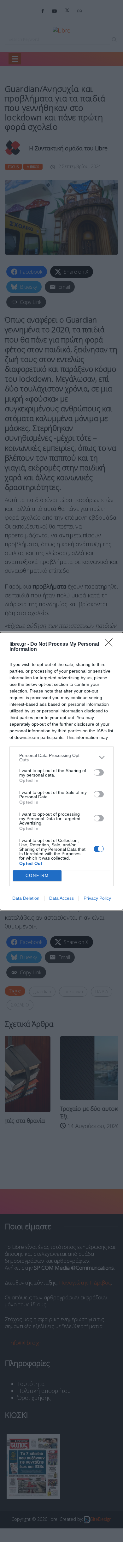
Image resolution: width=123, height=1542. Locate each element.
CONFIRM (37, 875)
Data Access (61, 898)
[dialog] (61, 771)
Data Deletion (25, 898)
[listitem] (61, 757)
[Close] (111, 644)
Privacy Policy (97, 898)
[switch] (99, 772)
